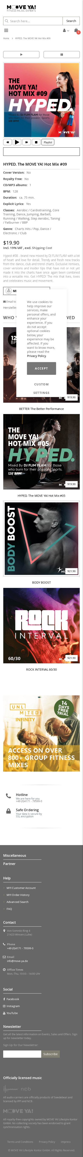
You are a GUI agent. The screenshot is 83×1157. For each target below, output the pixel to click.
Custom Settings (41, 384)
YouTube (12, 1013)
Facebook (13, 999)
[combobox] (33, 21)
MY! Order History (18, 895)
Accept (41, 368)
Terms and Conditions (20, 1141)
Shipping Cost (42, 248)
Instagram (13, 1006)
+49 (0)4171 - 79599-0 (20, 948)
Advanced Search (18, 902)
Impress (65, 1141)
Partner (9, 863)
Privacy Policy (36, 356)
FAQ (9, 909)
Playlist (48, 142)
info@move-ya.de (17, 961)
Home (6, 38)
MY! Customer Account (21, 888)
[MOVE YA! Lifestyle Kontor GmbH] (20, 8)
